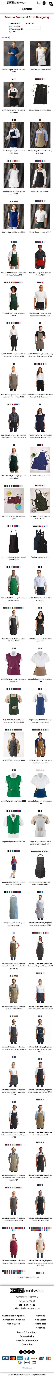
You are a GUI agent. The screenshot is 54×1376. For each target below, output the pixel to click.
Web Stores (40, 1319)
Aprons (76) (15, 26)
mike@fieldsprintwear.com (27, 1308)
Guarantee (27, 1344)
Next (21, 1277)
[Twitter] (25, 1352)
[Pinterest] (29, 1352)
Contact (40, 1315)
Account (40, 1327)
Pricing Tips (40, 1323)
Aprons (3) (15, 31)
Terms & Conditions (27, 1332)
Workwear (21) (17, 29)
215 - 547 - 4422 (27, 1305)
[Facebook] (21, 1352)
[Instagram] (33, 1352)
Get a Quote (13, 1323)
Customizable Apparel (13, 1315)
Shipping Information (27, 1340)
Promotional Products (14, 1319)
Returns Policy (27, 1336)
